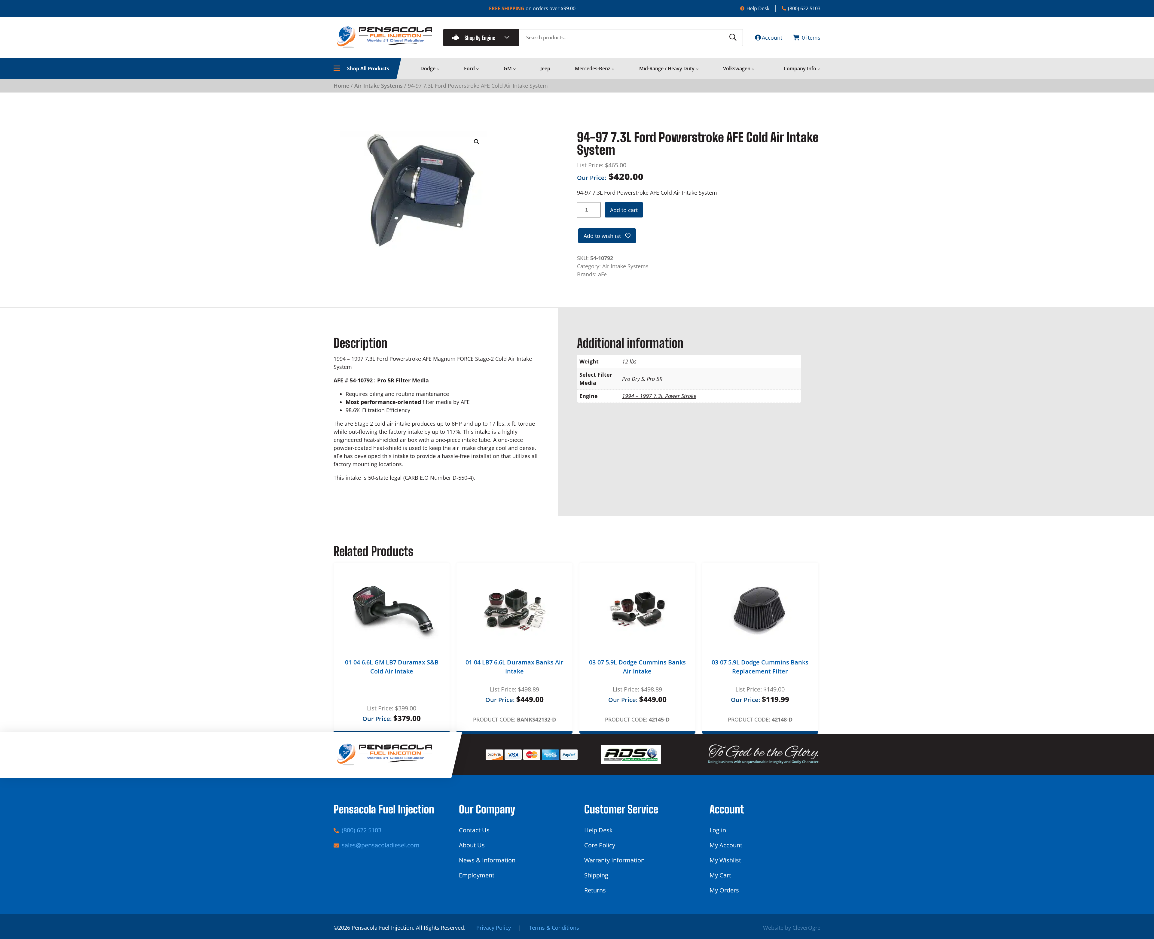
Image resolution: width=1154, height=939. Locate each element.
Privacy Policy (493, 927)
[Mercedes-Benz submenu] (613, 68)
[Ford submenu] (477, 68)
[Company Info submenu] (818, 68)
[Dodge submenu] (438, 68)
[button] (476, 141)
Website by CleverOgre (791, 927)
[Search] (733, 37)
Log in (718, 830)
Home (341, 85)
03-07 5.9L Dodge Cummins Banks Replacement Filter (760, 666)
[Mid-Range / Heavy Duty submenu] (697, 68)
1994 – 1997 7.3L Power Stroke (659, 396)
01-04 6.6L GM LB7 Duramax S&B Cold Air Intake (391, 666)
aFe (602, 274)
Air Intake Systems (378, 85)
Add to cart (624, 210)
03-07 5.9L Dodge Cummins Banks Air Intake (637, 666)
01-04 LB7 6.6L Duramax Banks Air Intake (514, 666)
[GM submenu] (514, 68)
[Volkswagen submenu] (753, 68)
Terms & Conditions (554, 927)
